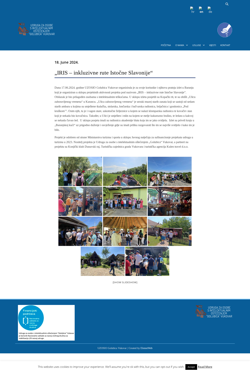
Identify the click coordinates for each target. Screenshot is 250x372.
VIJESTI (212, 45)
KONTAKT (225, 45)
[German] (210, 10)
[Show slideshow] (125, 282)
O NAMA (179, 45)
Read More (205, 367)
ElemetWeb (146, 348)
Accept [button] (191, 367)
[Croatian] (192, 10)
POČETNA (166, 45)
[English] (201, 10)
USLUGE (196, 45)
